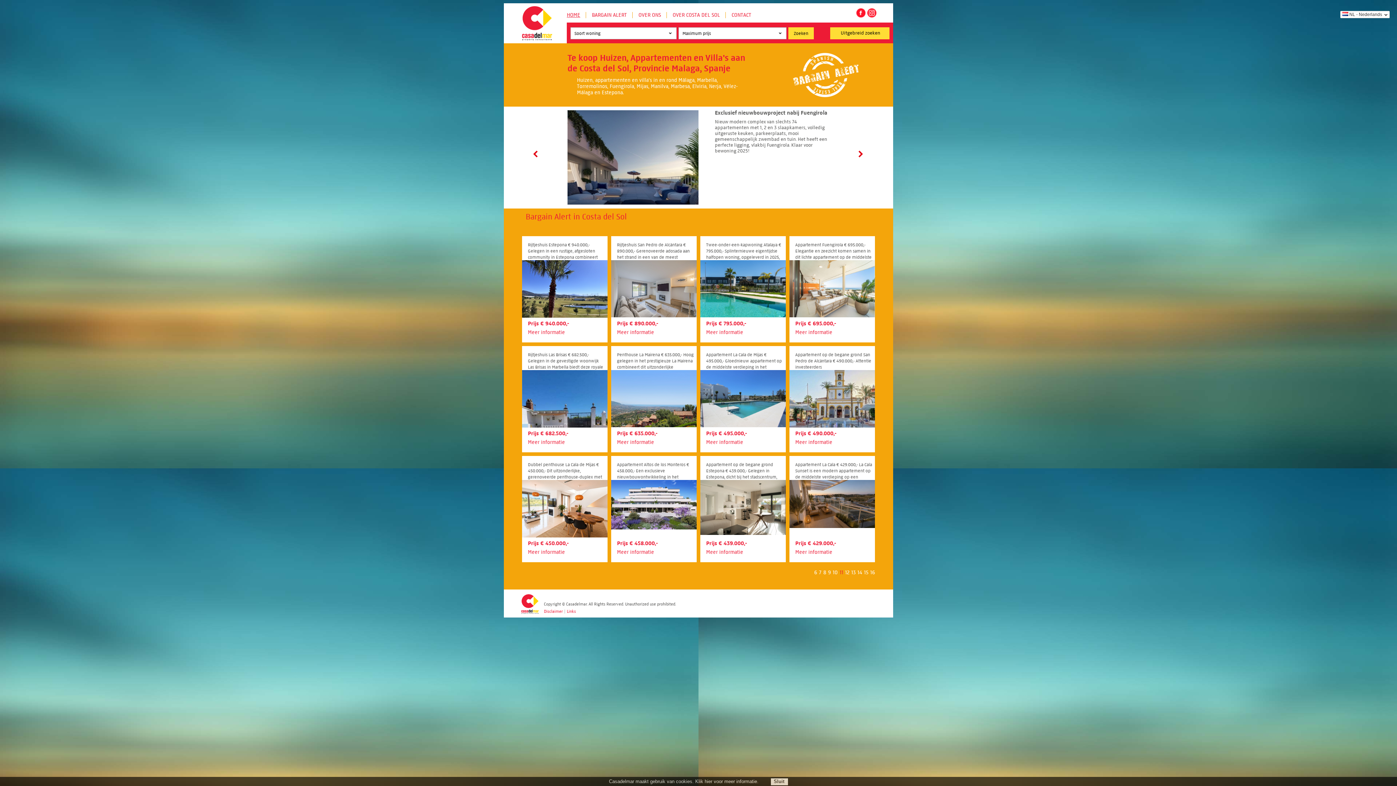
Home (573, 15)
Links (571, 611)
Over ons (649, 15)
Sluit (779, 781)
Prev (537, 154)
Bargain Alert (609, 15)
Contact (741, 15)
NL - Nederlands (1365, 14)
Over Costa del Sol (696, 15)
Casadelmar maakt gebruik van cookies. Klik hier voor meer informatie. (684, 781)
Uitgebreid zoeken (860, 33)
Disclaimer (553, 611)
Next (860, 154)
